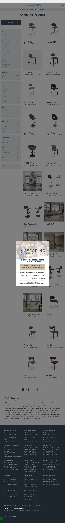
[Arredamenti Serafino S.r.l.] (32, 5)
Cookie (10, 508)
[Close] (59, 239)
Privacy (6, 508)
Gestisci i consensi (19, 508)
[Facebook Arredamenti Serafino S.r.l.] (29, 1)
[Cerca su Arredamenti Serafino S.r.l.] (2, 5)
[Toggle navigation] (62, 5)
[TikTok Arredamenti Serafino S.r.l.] (35, 1)
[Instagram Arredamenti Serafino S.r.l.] (32, 1)
